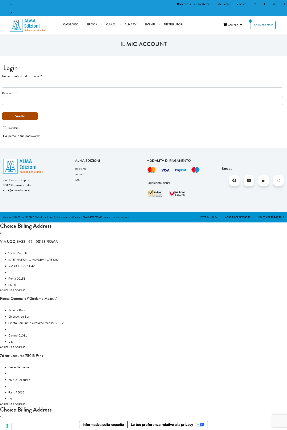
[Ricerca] (285, 4)
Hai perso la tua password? (21, 136)
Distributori (173, 24)
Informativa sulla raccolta (103, 424)
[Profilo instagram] (255, 4)
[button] (16, 9)
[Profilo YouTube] (249, 181)
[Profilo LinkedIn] (274, 4)
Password (9, 93)
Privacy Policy (208, 217)
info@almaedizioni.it (16, 190)
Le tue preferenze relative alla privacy (162, 424)
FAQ (77, 180)
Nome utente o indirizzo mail (22, 76)
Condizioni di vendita (237, 217)
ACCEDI (20, 116)
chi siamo (224, 4)
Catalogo (70, 24)
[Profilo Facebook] (234, 181)
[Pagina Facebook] (264, 4)
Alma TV (130, 24)
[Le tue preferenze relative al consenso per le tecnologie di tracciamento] (7, 426)
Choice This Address (12, 290)
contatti (241, 4)
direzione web (122, 217)
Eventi (150, 24)
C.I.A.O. (111, 24)
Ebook (92, 24)
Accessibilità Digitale (271, 217)
